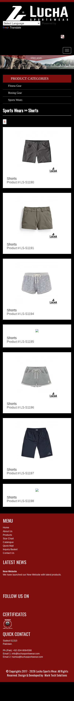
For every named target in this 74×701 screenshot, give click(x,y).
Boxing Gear (15, 92)
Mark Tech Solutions (56, 675)
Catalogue (8, 542)
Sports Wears (15, 100)
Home (6, 527)
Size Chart (8, 538)
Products (7, 535)
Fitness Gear (14, 85)
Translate (15, 27)
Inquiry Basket (10, 549)
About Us (7, 531)
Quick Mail (8, 545)
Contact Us (8, 553)
